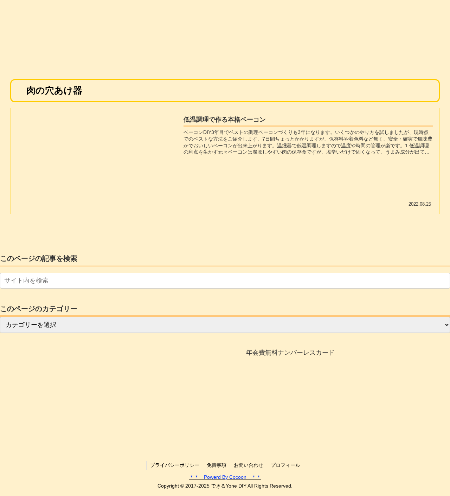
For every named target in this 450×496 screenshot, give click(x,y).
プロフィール (285, 465)
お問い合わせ (248, 465)
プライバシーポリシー (174, 465)
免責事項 (216, 465)
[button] (443, 280)
